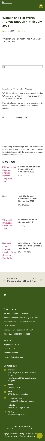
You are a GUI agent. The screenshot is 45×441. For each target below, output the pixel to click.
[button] (41, 6)
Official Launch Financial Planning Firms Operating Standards (30, 245)
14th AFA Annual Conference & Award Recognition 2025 (27, 198)
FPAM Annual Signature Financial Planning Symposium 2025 (29, 169)
